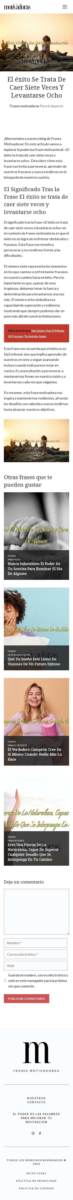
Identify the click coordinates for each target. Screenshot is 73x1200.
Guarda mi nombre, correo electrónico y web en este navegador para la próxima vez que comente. (38, 980)
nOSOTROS (36, 1098)
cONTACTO (36, 1102)
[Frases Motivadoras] (17, 7)
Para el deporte (51, 106)
